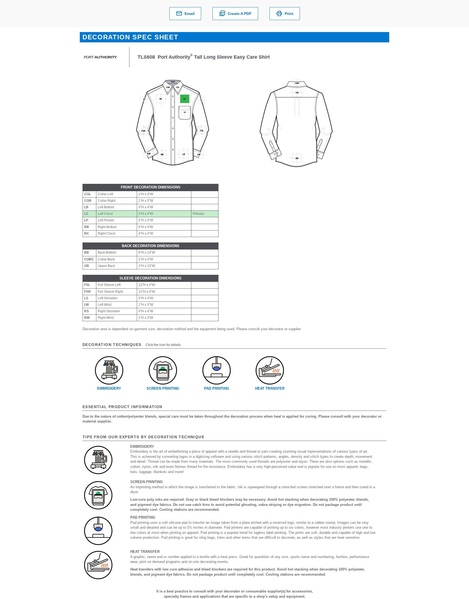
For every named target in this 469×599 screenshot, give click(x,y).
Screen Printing (163, 388)
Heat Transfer (269, 388)
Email (190, 13)
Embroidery (109, 388)
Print (289, 13)
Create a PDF (240, 13)
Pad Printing (216, 388)
